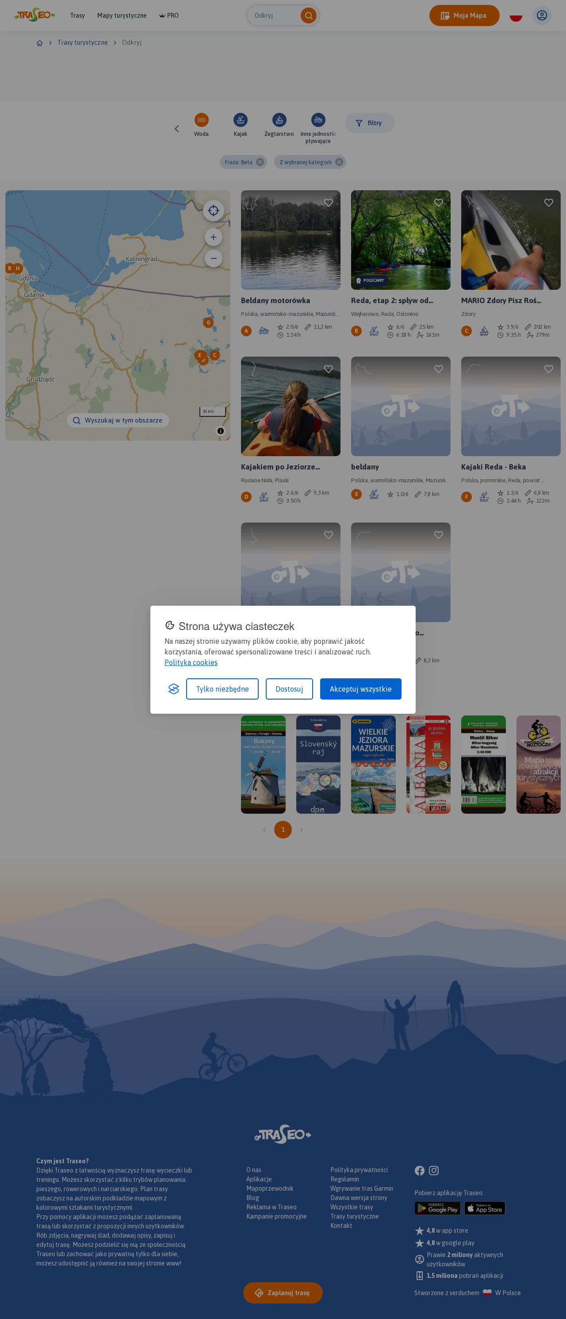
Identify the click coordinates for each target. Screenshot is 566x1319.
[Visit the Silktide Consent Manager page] (173, 689)
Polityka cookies (191, 662)
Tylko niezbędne (222, 689)
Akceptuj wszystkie (361, 689)
